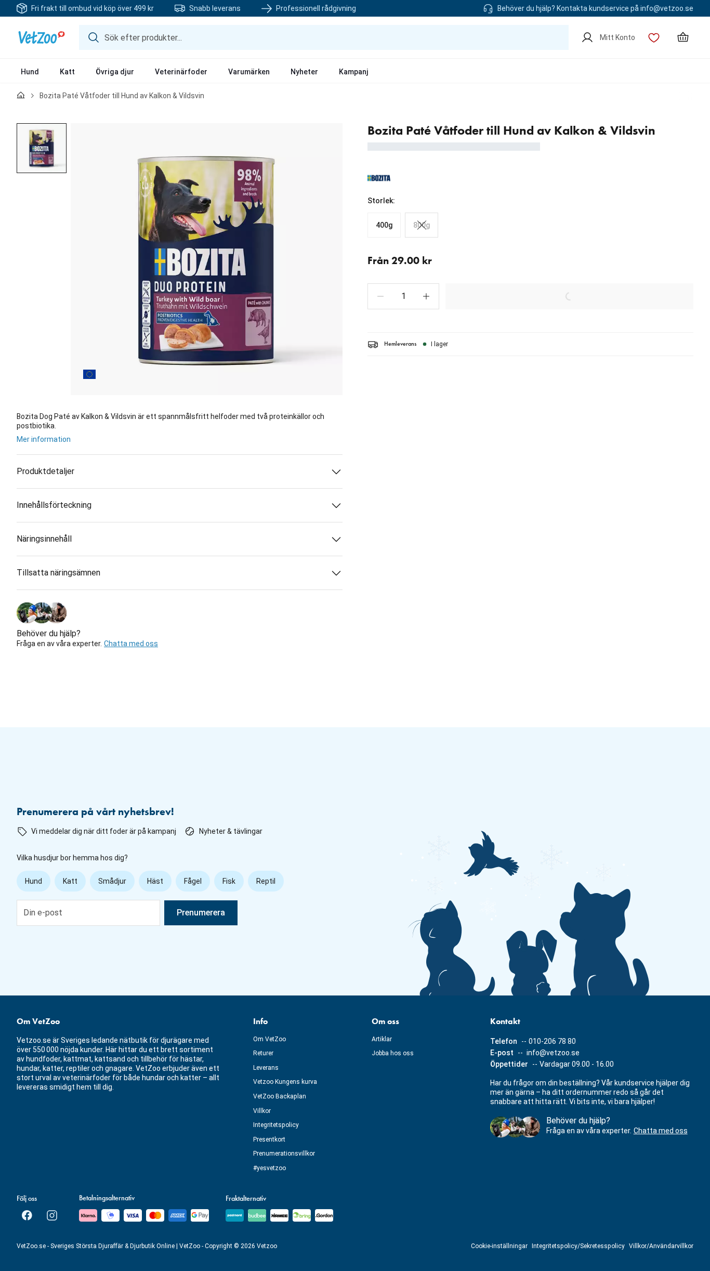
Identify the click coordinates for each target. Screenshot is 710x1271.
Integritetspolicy (276, 1125)
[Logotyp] (42, 37)
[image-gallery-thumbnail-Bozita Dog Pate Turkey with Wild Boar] (41, 148)
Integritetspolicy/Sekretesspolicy (578, 1246)
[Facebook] (27, 1215)
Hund (30, 72)
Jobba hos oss (393, 1053)
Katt (67, 72)
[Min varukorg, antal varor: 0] (683, 37)
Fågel (193, 881)
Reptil (265, 881)
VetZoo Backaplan (279, 1096)
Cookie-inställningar (499, 1246)
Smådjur (112, 881)
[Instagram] (52, 1215)
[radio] (384, 225)
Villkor (262, 1111)
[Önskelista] (653, 37)
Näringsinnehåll (44, 539)
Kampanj (354, 72)
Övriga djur (115, 72)
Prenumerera (201, 913)
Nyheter (304, 72)
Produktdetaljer (45, 471)
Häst (155, 881)
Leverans (266, 1067)
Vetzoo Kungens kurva (285, 1081)
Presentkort (269, 1139)
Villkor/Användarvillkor (661, 1246)
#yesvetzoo (269, 1168)
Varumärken (249, 72)
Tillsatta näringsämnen (58, 573)
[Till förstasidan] (21, 95)
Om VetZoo (269, 1039)
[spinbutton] (403, 296)
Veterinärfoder (181, 72)
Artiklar (382, 1039)
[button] (380, 296)
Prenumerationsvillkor (284, 1153)
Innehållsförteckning (54, 505)
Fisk (228, 881)
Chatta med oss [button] (131, 643)
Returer (263, 1053)
